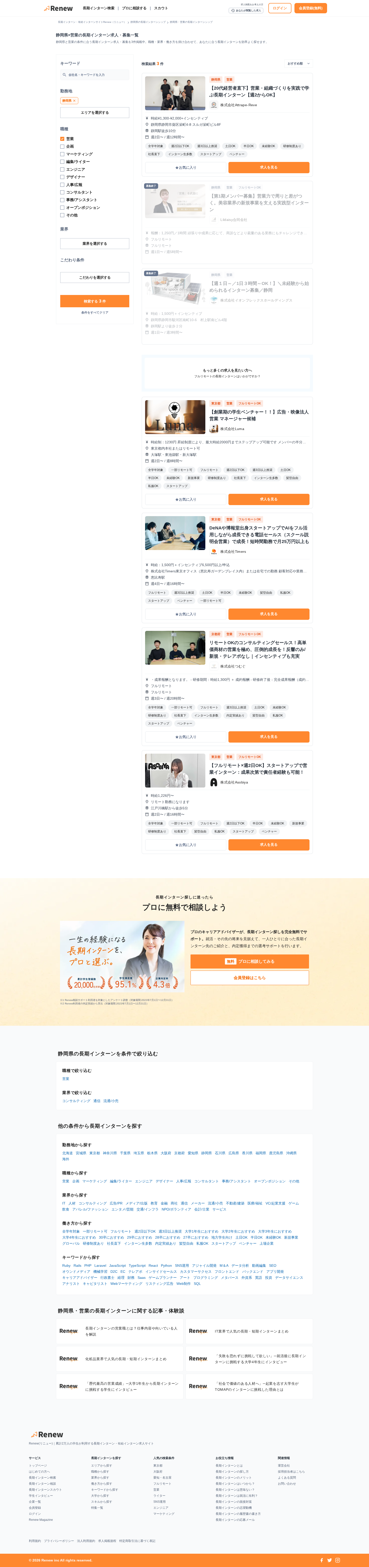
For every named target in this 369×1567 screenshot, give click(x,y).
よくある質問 (287, 1477)
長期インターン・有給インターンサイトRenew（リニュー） (92, 22)
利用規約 (35, 1541)
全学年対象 (71, 1231)
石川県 (220, 1153)
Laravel (100, 1265)
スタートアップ (223, 1243)
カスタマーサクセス (196, 1272)
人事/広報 (183, 1181)
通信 (96, 1101)
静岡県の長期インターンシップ (148, 22)
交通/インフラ (148, 1209)
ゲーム (293, 1203)
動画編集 (259, 1265)
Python (166, 1265)
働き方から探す (101, 1483)
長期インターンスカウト (45, 1489)
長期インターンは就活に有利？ (237, 1495)
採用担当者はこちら (291, 1471)
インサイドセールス (161, 1272)
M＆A (224, 1265)
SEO (272, 1265)
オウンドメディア (76, 1272)
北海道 (67, 1153)
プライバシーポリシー (59, 1541)
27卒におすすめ (195, 1237)
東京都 (94, 1153)
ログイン (280, 8)
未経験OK (273, 1237)
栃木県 (152, 1153)
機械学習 (100, 1272)
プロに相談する (134, 8)
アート (185, 1278)
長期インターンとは (229, 1465)
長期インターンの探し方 (232, 1471)
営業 (65, 1079)
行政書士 (107, 1278)
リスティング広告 (159, 1284)
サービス (219, 1209)
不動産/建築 (235, 1203)
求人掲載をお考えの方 (252, 4)
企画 (75, 1181)
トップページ (38, 1465)
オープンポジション (270, 1181)
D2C (113, 1272)
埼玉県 (139, 1153)
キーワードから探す (104, 1489)
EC (122, 1272)
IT (64, 1203)
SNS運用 (182, 1265)
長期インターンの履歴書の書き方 (238, 1514)
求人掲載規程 (107, 1541)
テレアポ (135, 1272)
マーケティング (94, 1181)
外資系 (246, 1278)
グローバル (71, 1243)
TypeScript (137, 1265)
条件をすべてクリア (94, 312)
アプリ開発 (275, 1272)
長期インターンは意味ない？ (235, 1489)
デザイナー (164, 1181)
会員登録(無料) (311, 8)
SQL (197, 1284)
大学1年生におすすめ (201, 1231)
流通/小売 (110, 1101)
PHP (87, 1265)
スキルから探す (101, 1501)
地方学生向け (221, 1237)
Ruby (66, 1265)
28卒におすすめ (167, 1237)
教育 (154, 1203)
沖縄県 (291, 1153)
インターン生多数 (138, 1243)
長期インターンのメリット (234, 1477)
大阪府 (166, 1153)
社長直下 (114, 1243)
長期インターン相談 (42, 1483)
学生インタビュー (41, 1495)
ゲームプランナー (163, 1278)
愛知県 (193, 1153)
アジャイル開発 (204, 1265)
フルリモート (121, 1231)
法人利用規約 (86, 1541)
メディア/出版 (137, 1203)
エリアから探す (101, 1465)
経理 (121, 1278)
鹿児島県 (276, 1153)
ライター (159, 1495)
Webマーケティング (126, 1284)
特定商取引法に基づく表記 (137, 1541)
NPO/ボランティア (176, 1209)
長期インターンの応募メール (235, 1520)
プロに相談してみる (251, 961)
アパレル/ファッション (90, 1209)
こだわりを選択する (95, 277)
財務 (131, 1278)
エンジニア (144, 1181)
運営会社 (284, 1465)
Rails (77, 1265)
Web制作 (183, 1284)
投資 (268, 1278)
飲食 (65, 1209)
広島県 (233, 1153)
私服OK (202, 1243)
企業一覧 (35, 1501)
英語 (258, 1278)
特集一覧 (97, 1508)
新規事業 (291, 1237)
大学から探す (100, 1495)
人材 (72, 1203)
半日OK (257, 1237)
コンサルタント (206, 1181)
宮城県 (81, 1153)
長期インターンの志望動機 (234, 1508)
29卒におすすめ (139, 1237)
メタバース (229, 1278)
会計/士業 (201, 1209)
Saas (142, 1278)
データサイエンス (289, 1278)
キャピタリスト (95, 1284)
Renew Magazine (41, 1520)
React (153, 1265)
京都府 (179, 1153)
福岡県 (261, 1153)
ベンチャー (248, 1243)
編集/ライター (121, 1181)
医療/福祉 (255, 1203)
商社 (174, 1203)
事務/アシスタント (236, 1181)
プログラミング (205, 1278)
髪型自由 (186, 1243)
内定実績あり (165, 1243)
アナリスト (71, 1284)
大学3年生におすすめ (275, 1231)
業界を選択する (95, 244)
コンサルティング (76, 1101)
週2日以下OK (145, 1231)
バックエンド (252, 1272)
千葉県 (125, 1153)
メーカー (198, 1203)
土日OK (241, 1237)
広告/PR (116, 1203)
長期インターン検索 (98, 8)
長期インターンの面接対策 (234, 1501)
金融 (164, 1203)
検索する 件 (95, 301)
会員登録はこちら (250, 978)
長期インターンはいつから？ (235, 1483)
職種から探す (100, 1471)
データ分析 (240, 1265)
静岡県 (206, 1153)
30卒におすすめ (111, 1237)
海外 (65, 1159)
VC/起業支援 (275, 1203)
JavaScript (117, 1265)
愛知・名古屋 (162, 1477)
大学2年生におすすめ (238, 1231)
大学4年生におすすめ (79, 1237)
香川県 (247, 1153)
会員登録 (35, 1508)
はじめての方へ (39, 1471)
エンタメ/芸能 (122, 1209)
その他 (294, 1181)
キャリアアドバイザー (79, 1278)
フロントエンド (227, 1272)
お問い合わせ (287, 1483)
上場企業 (267, 1243)
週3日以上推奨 (170, 1231)
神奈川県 (110, 1153)
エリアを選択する (95, 112)
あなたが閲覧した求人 (246, 11)
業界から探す (100, 1477)
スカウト (161, 8)
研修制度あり (93, 1243)
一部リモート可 (95, 1231)
